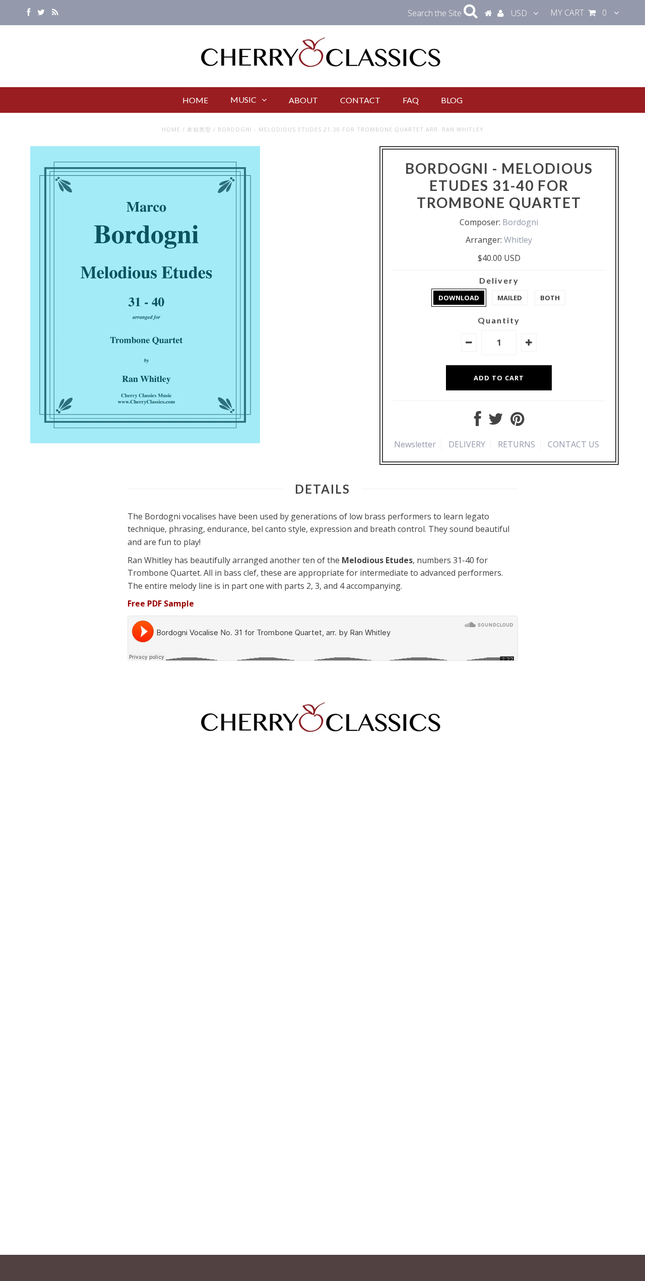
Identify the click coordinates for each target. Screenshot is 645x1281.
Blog (452, 100)
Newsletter (415, 444)
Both (550, 297)
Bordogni (520, 222)
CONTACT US (573, 444)
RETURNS (516, 444)
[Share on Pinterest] (517, 421)
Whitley (518, 239)
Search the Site (436, 13)
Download (458, 297)
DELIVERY (466, 444)
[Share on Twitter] (495, 421)
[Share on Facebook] (477, 421)
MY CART (578, 12)
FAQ (411, 100)
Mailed (509, 297)
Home (195, 100)
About (303, 100)
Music (243, 99)
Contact (360, 100)
